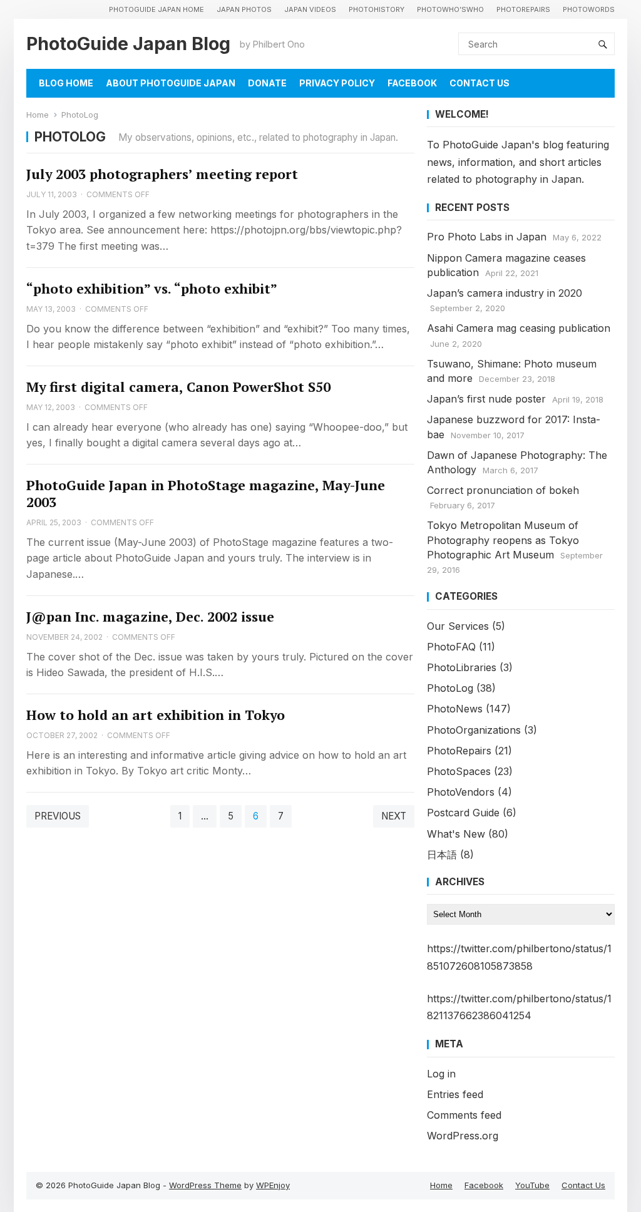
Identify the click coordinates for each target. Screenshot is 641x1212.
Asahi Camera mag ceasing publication (518, 328)
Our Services (458, 626)
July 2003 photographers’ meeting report (162, 174)
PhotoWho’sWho (450, 9)
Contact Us (479, 83)
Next (393, 816)
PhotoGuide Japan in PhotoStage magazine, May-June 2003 (205, 493)
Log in (441, 1073)
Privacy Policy (337, 83)
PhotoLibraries (461, 667)
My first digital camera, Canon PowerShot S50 (178, 387)
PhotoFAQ (451, 646)
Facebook (412, 83)
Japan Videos (310, 9)
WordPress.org (462, 1135)
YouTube (532, 1185)
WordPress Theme (205, 1185)
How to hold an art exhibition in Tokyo (155, 715)
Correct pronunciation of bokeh (503, 490)
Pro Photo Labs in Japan (486, 236)
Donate (267, 83)
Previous (57, 816)
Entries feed (455, 1094)
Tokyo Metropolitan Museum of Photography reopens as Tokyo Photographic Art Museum (503, 539)
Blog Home (66, 83)
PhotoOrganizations (474, 730)
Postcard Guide (463, 812)
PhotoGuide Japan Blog (128, 43)
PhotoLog (450, 688)
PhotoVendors (461, 792)
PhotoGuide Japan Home (156, 9)
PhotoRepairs (523, 9)
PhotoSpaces (459, 771)
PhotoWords (589, 9)
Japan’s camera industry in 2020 (504, 293)
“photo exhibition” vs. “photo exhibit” (151, 288)
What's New (456, 834)
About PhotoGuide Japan (170, 83)
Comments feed (464, 1115)
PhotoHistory (376, 9)
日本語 (442, 854)
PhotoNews (455, 708)
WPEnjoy (273, 1185)
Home (37, 115)
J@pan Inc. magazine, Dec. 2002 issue (150, 616)
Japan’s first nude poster (486, 399)
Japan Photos (244, 9)
